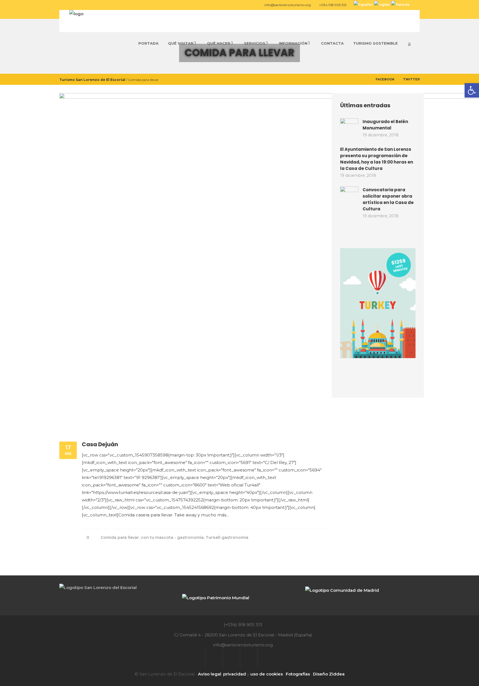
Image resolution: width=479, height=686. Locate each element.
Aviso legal (209, 674)
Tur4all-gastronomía (227, 537)
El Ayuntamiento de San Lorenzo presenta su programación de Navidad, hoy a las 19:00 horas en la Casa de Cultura (376, 158)
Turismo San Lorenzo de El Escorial (92, 79)
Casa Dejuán (100, 444)
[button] (472, 90)
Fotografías (298, 674)
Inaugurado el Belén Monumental (385, 125)
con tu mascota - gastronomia (172, 537)
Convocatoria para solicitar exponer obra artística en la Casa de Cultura (388, 199)
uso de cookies (266, 674)
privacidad (234, 674)
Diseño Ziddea (329, 674)
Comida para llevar (120, 537)
